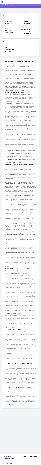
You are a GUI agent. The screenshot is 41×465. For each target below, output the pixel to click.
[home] (5, 2)
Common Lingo (8, 51)
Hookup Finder (27, 33)
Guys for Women (8, 21)
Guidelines (35, 462)
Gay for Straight (8, 34)
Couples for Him (8, 28)
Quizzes (6, 47)
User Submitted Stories (9, 49)
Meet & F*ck (28, 6)
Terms (23, 464)
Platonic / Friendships (28, 18)
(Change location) (11, 4)
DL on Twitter (8, 53)
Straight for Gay (8, 35)
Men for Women (27, 23)
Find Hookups (12, 6)
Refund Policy (29, 463)
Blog (6, 44)
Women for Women (9, 23)
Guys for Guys (7, 18)
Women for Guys (8, 19)
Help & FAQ (29, 459)
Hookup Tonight (22, 6)
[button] (38, 1)
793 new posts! (15, 15)
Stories (23, 462)
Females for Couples (9, 32)
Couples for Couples (9, 25)
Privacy (34, 460)
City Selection (23, 459)
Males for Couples (8, 30)
